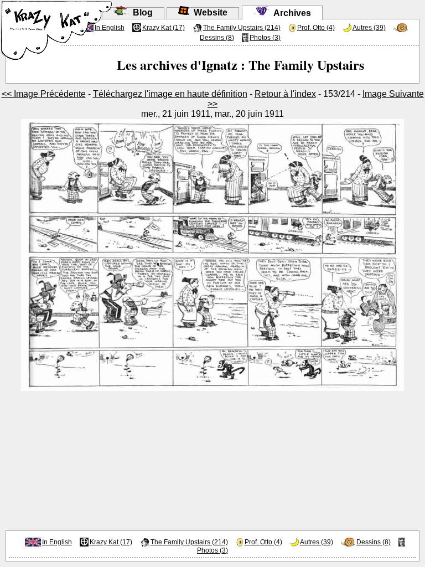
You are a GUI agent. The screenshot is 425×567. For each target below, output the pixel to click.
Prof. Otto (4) (316, 28)
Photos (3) (265, 38)
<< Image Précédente (44, 94)
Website (208, 12)
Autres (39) (369, 28)
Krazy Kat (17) (163, 28)
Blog (140, 12)
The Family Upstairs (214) (242, 28)
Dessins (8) (217, 38)
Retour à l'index (285, 94)
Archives (290, 13)
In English (57, 542)
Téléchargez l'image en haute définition (170, 94)
